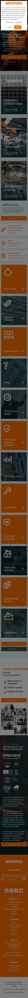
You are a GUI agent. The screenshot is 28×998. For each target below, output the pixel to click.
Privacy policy (9, 22)
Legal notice (19, 22)
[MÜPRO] (14, 3)
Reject (10, 27)
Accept (18, 27)
